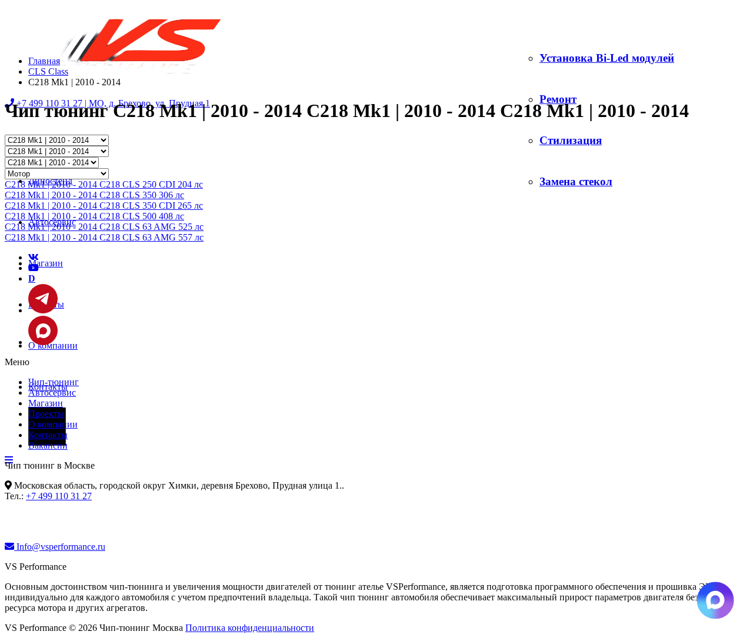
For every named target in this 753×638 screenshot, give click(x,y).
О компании (53, 424)
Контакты (48, 435)
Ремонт (558, 99)
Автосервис (52, 393)
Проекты (46, 414)
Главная (44, 61)
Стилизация (570, 140)
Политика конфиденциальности (249, 628)
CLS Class (48, 71)
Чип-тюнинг (53, 382)
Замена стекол (575, 181)
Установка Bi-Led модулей (606, 58)
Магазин (45, 263)
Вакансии (48, 445)
